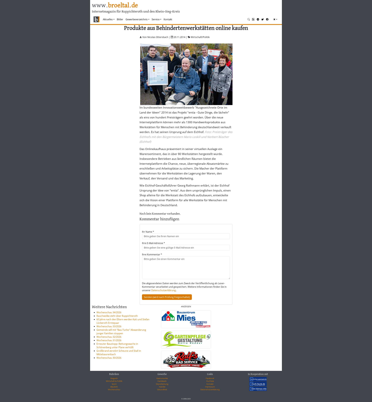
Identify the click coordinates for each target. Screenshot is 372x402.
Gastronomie (162, 378)
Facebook (210, 378)
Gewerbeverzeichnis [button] (137, 19)
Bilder (120, 19)
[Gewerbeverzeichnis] (186, 319)
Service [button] (156, 19)
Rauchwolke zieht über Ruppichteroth (117, 315)
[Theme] (275, 19)
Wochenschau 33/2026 (108, 326)
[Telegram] (258, 19)
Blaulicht (114, 386)
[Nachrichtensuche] (248, 19)
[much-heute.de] (258, 384)
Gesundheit (162, 389)
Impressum (210, 386)
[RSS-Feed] (253, 19)
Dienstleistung (162, 384)
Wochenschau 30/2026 (108, 357)
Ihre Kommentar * (152, 254)
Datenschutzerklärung (163, 290)
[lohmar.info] (258, 388)
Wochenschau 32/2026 (108, 336)
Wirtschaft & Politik (114, 381)
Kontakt (168, 19)
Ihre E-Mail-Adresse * (153, 243)
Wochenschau (114, 389)
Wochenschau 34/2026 (108, 312)
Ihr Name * (148, 231)
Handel (162, 386)
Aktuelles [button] (108, 19)
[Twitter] (262, 19)
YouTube (210, 381)
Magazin (114, 378)
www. (115, 5)
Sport (114, 384)
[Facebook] (267, 19)
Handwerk (162, 381)
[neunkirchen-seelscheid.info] (258, 379)
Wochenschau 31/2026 (108, 340)
